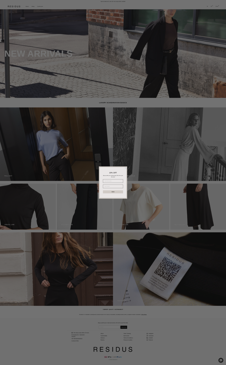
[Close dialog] (125, 168)
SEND (113, 191)
